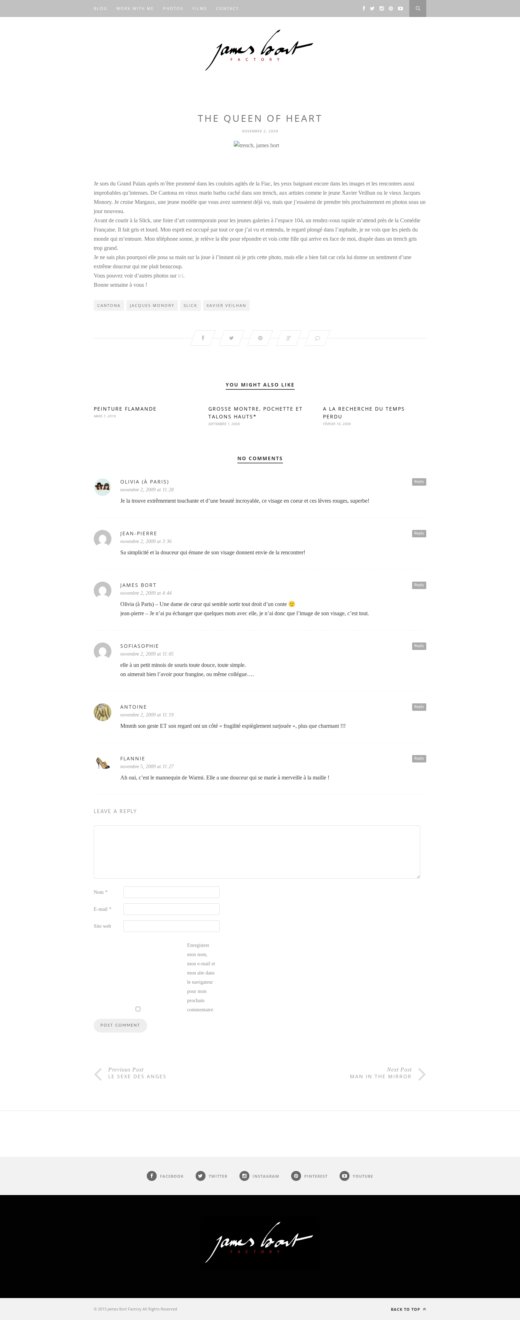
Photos (173, 8)
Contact (227, 8)
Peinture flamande (125, 408)
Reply (419, 482)
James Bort (138, 585)
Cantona (109, 305)
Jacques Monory (152, 305)
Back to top (406, 1309)
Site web (102, 926)
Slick (190, 305)
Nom (101, 892)
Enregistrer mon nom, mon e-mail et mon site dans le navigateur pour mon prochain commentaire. (201, 977)
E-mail (102, 909)
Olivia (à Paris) (144, 481)
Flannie (132, 758)
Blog (100, 8)
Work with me (135, 8)
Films (199, 8)
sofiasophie (139, 645)
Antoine (133, 706)
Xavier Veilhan (226, 305)
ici (180, 276)
